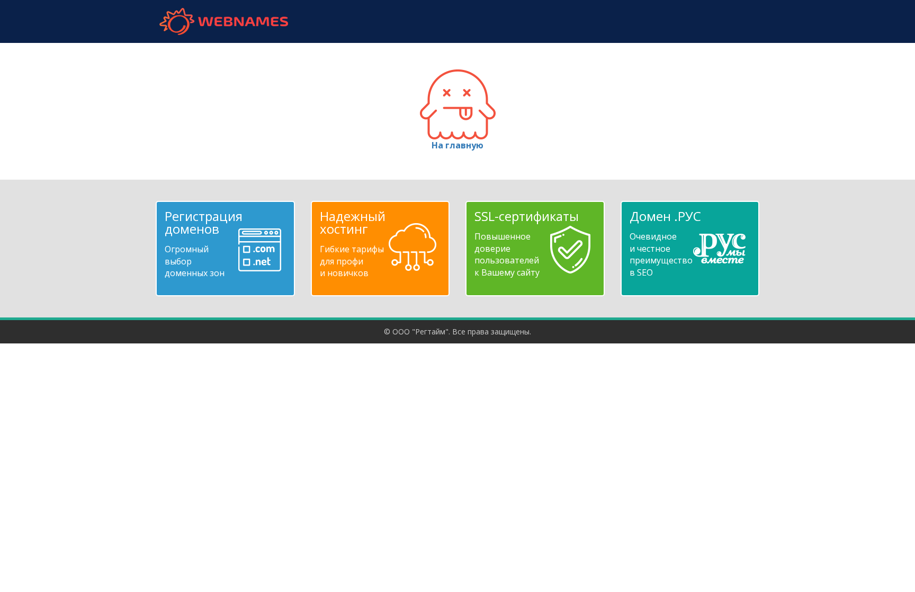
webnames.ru (223, 21)
